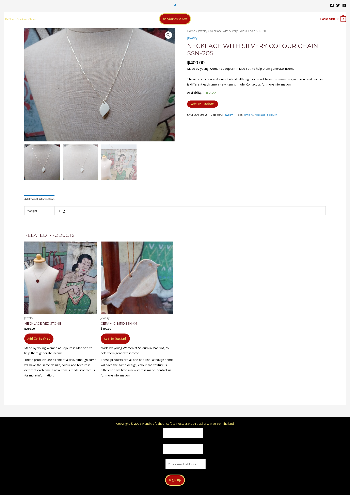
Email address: (154, 464)
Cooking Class (26, 19)
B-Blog (10, 19)
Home (191, 31)
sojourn (272, 115)
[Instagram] (344, 5)
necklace (260, 115)
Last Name (154, 449)
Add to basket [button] (39, 339)
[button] (175, 5)
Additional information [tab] (39, 199)
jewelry (248, 115)
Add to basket (202, 104)
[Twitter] (338, 5)
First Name (154, 433)
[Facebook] (332, 5)
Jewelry (202, 31)
